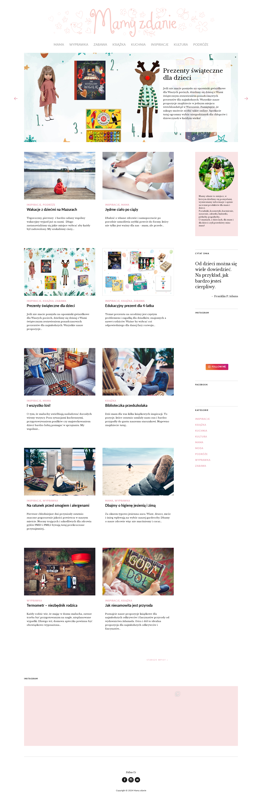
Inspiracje (159, 44)
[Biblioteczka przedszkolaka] (138, 372)
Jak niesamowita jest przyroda (129, 605)
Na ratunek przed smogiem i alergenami (58, 505)
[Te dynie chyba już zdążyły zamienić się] (104, 714)
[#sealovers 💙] (216, 341)
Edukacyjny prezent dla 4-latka (129, 306)
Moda (199, 448)
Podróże (200, 44)
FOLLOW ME (219, 367)
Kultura (181, 44)
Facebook (201, 385)
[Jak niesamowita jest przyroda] (138, 571)
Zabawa (100, 44)
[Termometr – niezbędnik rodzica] (59, 571)
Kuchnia (138, 44)
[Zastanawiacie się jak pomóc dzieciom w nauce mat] (157, 714)
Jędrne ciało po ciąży (121, 210)
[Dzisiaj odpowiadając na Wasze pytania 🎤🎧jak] (209, 714)
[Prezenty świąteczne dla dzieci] (59, 272)
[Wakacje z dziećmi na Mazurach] (59, 176)
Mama (59, 44)
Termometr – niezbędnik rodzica (52, 605)
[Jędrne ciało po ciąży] (138, 176)
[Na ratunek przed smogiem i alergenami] (59, 471)
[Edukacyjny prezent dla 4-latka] (138, 272)
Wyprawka (78, 44)
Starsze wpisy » (157, 660)
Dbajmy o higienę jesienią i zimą (130, 505)
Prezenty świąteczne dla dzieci (51, 306)
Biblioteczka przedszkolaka (126, 405)
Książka (119, 44)
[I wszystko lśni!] (59, 372)
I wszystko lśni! (39, 405)
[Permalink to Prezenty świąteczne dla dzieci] (131, 97)
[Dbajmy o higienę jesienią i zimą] (138, 471)
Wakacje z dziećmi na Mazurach (52, 210)
